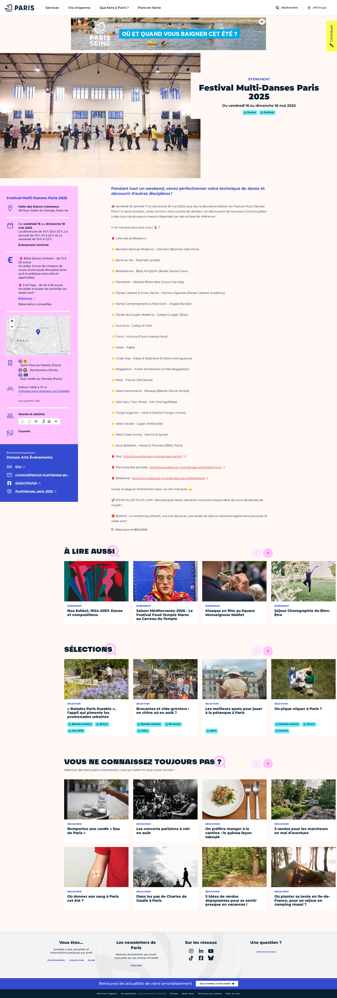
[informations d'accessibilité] (39, 421)
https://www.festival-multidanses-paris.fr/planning (186, 467)
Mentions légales (107, 993)
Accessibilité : (143, 993)
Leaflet (39, 354)
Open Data (188, 993)
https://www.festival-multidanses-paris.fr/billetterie (168, 478)
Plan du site (233, 993)
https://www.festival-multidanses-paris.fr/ (152, 456)
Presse (174, 993)
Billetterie (25, 298)
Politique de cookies (210, 993)
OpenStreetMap (55, 354)
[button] (38, 332)
